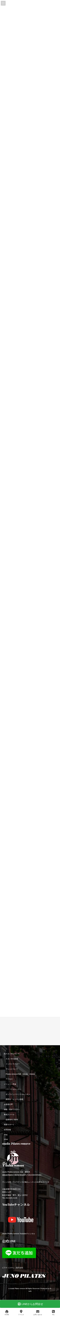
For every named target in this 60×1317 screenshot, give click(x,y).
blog (5, 1135)
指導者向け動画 (12, 1120)
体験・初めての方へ (12, 1109)
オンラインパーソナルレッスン (18, 1094)
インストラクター (13, 1064)
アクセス (9, 1079)
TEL (53, 1314)
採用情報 (7, 1130)
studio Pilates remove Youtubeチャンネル (18, 1234)
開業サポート (9, 1125)
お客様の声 (8, 1104)
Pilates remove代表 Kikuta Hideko (20, 1074)
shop (6, 1139)
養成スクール (9, 1115)
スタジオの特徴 (12, 1059)
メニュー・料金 (10, 1084)
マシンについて (12, 1069)
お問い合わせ (37, 1314)
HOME (7, 1314)
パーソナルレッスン (13, 1089)
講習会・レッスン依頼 (14, 1099)
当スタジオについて (12, 1054)
